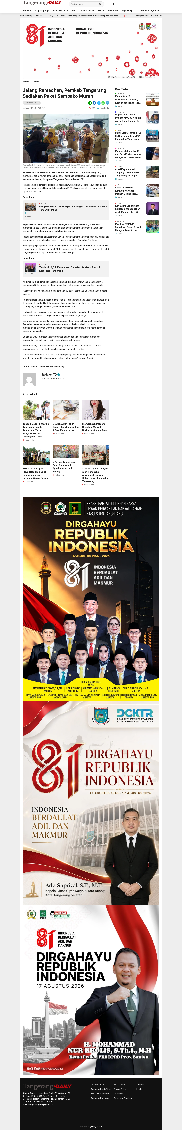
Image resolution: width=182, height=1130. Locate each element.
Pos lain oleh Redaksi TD (54, 378)
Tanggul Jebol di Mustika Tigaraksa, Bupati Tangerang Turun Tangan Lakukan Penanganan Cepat (36, 430)
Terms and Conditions (123, 1098)
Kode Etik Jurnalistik (100, 1094)
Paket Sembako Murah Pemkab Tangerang (44, 366)
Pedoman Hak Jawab (100, 1098)
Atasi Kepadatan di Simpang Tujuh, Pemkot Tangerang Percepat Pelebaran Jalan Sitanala (128, 172)
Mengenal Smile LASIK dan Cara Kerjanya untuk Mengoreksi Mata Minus (105, 16)
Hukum (101, 11)
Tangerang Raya (41, 11)
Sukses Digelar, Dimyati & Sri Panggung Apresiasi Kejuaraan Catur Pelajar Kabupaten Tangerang (95, 475)
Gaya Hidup (127, 11)
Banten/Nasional (60, 11)
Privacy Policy (120, 1089)
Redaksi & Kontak (98, 1085)
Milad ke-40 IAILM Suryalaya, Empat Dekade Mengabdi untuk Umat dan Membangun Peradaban (128, 227)
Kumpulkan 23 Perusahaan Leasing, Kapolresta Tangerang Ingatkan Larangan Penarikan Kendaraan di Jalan (128, 99)
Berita (36, 82)
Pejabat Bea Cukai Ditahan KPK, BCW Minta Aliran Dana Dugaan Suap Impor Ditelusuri (128, 118)
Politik (75, 11)
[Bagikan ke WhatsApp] (103, 103)
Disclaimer (118, 1094)
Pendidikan (113, 11)
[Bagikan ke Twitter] (99, 103)
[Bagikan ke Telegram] (107, 103)
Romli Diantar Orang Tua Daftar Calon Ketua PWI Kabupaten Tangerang (29, 16)
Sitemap (140, 1085)
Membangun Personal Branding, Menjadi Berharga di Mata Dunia (94, 427)
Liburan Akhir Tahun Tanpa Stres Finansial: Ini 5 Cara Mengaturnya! (66, 427)
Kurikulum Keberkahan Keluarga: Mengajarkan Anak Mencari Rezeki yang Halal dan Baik (127, 209)
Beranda (27, 11)
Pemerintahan (87, 11)
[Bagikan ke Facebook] (94, 103)
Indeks (139, 1089)
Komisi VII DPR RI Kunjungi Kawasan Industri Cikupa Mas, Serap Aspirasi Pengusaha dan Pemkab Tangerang (128, 191)
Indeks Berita (119, 1085)
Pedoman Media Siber (101, 1089)
